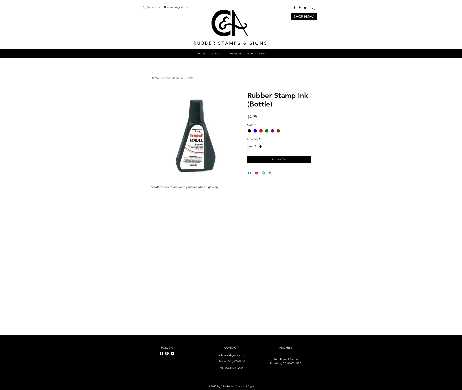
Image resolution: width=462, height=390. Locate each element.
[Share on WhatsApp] (263, 173)
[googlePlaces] (300, 8)
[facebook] (294, 8)
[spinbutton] (255, 146)
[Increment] (260, 146)
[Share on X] (270, 173)
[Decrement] (250, 146)
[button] (313, 8)
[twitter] (305, 8)
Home (155, 77)
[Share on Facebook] (249, 173)
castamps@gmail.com (177, 7)
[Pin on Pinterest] (256, 173)
